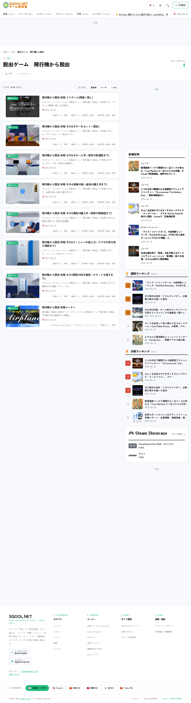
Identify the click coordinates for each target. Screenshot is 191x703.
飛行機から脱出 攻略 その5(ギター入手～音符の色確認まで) (75, 155)
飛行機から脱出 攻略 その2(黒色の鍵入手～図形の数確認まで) (77, 213)
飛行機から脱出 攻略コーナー (58, 307)
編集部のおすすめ (94, 648)
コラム (56, 631)
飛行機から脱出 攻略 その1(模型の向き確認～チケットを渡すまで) (77, 276)
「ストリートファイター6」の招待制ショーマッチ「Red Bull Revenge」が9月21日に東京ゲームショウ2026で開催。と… (162, 234)
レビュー (57, 637)
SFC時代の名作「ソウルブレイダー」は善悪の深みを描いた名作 (166, 298)
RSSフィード (92, 654)
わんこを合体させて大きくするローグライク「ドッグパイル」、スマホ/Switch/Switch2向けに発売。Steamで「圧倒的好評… (162, 213)
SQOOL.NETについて (130, 625)
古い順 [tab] (104, 87)
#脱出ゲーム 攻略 (60, 115)
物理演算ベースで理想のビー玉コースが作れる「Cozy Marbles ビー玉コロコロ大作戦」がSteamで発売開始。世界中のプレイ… (162, 170)
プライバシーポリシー (164, 625)
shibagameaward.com (29, 671)
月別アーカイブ (93, 643)
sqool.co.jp (14, 674)
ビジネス (57, 648)
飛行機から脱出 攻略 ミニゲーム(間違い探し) (67, 97)
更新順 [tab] (93, 87)
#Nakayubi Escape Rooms (61, 325)
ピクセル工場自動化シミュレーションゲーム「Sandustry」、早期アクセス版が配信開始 (166, 338)
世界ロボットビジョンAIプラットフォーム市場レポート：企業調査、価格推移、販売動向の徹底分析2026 (166, 416)
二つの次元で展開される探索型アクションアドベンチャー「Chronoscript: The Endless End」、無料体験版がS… (162, 192)
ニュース (145, 163)
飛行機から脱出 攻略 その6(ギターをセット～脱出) (70, 126)
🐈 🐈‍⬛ (142, 14)
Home (5, 52)
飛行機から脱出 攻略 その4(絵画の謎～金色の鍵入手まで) (74, 184)
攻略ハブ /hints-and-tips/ (98, 625)
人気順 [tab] (114, 87)
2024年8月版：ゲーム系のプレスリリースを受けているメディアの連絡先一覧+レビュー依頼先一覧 (166, 311)
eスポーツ (91, 637)
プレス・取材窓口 (128, 637)
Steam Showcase (94, 631)
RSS (8, 73)
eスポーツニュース (149, 227)
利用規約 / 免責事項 (163, 631)
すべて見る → (178, 434)
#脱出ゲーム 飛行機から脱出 (82, 115)
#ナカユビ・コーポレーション (85, 325)
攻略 (55, 643)
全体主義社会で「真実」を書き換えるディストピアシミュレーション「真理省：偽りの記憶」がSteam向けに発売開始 (162, 256)
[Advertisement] (95, 33)
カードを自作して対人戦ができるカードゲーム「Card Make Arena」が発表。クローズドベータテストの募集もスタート (166, 325)
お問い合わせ (126, 631)
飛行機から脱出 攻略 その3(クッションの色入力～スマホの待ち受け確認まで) (79, 244)
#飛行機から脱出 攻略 (106, 115)
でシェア (23, 73)
